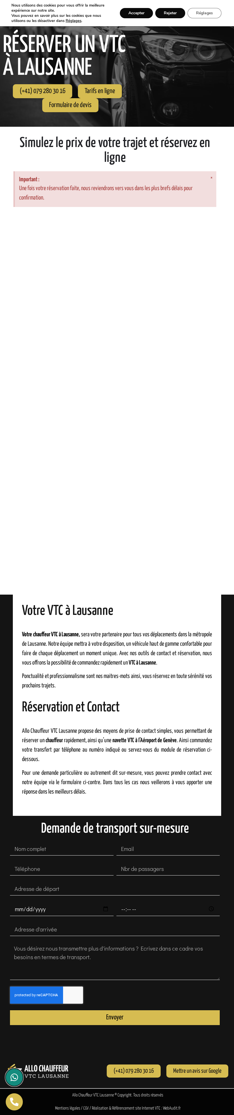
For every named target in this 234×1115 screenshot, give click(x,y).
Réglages (73, 20)
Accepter (136, 13)
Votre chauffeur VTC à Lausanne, (51, 634)
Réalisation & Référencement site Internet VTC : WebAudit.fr (136, 1108)
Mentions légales (67, 1108)
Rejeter (170, 13)
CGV (86, 1108)
